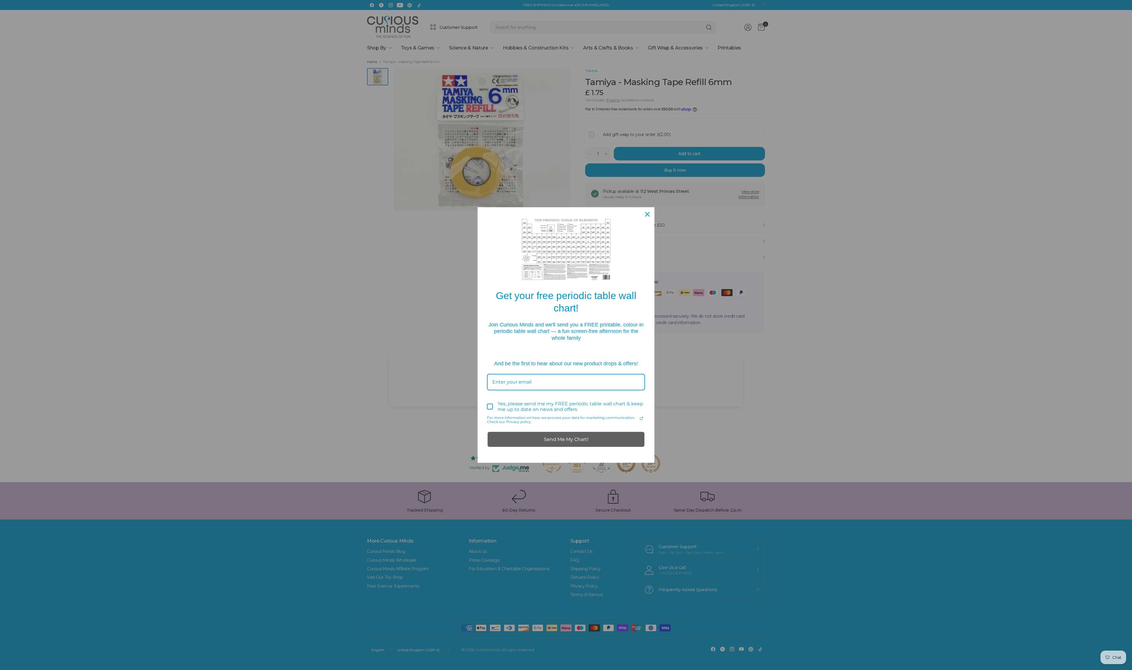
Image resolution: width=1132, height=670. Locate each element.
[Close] (647, 214)
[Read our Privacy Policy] (641, 418)
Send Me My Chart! (566, 439)
